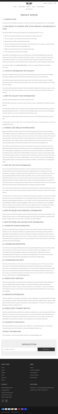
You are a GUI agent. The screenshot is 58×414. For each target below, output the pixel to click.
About (29, 7)
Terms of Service (34, 375)
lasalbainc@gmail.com (7, 387)
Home (2, 367)
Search (32, 367)
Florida (3, 380)
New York (3, 377)
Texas (2, 375)
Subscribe (46, 349)
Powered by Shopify (5, 412)
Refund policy (33, 377)
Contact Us (29, 9)
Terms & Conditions (35, 370)
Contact (3, 372)
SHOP (15, 7)
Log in (45, 3)
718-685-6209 (5, 390)
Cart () (50, 3)
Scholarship (40, 7)
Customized (21, 7)
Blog (33, 7)
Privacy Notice (33, 372)
